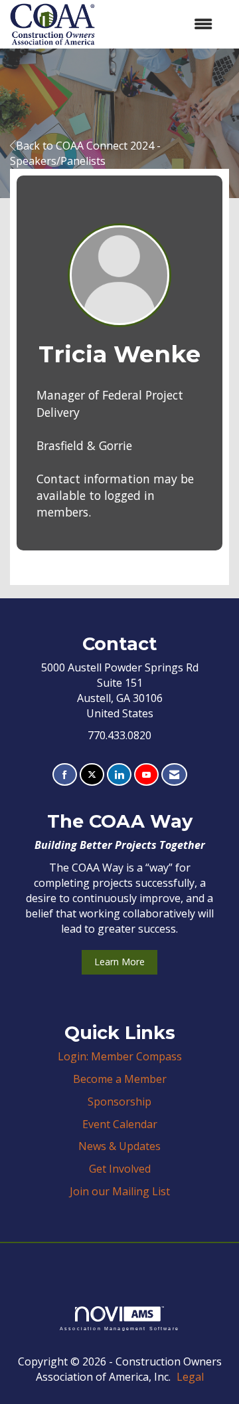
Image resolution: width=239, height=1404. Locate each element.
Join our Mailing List (120, 1191)
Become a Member (120, 1079)
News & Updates (119, 1146)
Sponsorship (119, 1101)
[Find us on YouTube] (146, 774)
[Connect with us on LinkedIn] (119, 774)
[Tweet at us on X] (92, 774)
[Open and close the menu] (160, 24)
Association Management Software (119, 1328)
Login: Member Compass (120, 1056)
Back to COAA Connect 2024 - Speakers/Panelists (85, 153)
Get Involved (120, 1168)
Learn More (119, 961)
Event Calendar (119, 1124)
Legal (190, 1376)
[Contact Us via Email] (174, 774)
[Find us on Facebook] (64, 774)
